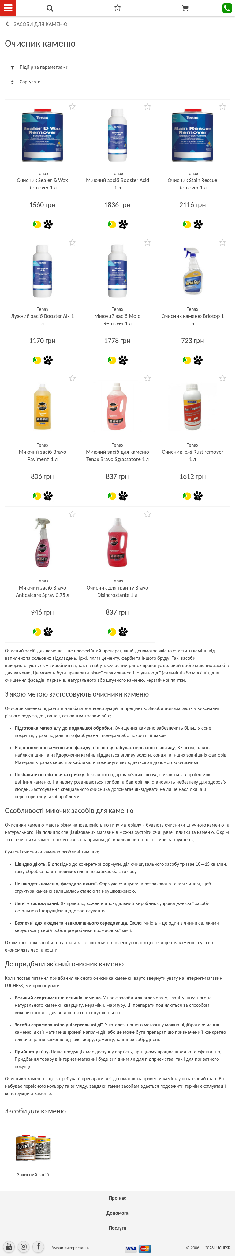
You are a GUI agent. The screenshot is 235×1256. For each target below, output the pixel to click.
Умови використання (71, 1248)
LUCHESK (222, 1248)
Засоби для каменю (40, 25)
